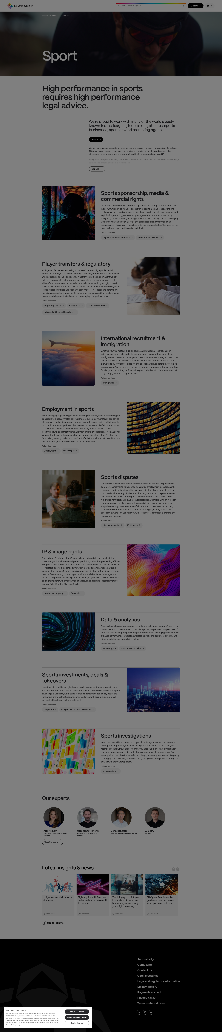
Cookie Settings (77, 1023)
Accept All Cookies (77, 1012)
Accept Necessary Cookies (76, 1017)
